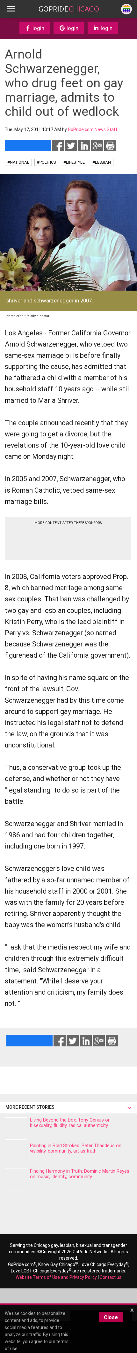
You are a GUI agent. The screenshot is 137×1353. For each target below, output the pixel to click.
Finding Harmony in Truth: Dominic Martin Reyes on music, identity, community (79, 1173)
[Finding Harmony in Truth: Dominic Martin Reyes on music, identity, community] (16, 1180)
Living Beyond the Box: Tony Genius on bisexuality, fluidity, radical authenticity (70, 1122)
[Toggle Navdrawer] (11, 9)
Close (111, 1317)
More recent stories (30, 1107)
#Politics (46, 162)
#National (18, 162)
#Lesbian (101, 162)
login (37, 28)
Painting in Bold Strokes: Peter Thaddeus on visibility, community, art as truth (75, 1148)
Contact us (110, 1277)
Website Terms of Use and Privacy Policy (56, 1277)
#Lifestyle (74, 162)
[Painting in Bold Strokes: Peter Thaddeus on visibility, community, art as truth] (16, 1154)
